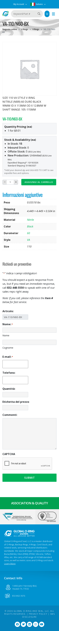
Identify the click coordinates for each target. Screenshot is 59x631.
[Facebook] (17, 624)
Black (30, 226)
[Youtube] (41, 624)
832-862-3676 (18, 595)
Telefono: (8, 373)
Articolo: (8, 311)
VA (28, 240)
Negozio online (9, 29)
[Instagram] (35, 624)
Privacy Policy (38, 614)
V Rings (24, 29)
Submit (29, 477)
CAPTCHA (8, 454)
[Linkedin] (29, 624)
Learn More (10, 563)
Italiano (39, 4)
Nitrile (30, 220)
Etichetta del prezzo (15, 402)
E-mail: (7, 357)
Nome (5, 335)
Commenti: (9, 415)
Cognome (7, 347)
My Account (19, 4)
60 (28, 233)
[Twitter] (23, 624)
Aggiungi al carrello (39, 182)
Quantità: (8, 389)
